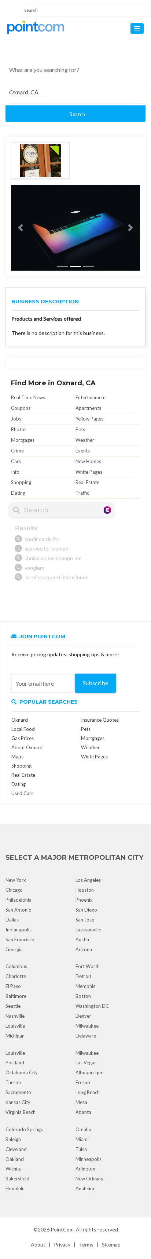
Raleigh (13, 1139)
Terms (86, 1244)
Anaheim (85, 1188)
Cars (16, 461)
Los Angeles (88, 880)
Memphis (85, 986)
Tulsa (81, 1149)
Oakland (14, 1159)
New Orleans (89, 1179)
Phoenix (84, 900)
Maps (17, 757)
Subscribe (95, 682)
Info (15, 472)
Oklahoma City (21, 1072)
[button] (137, 28)
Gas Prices (22, 738)
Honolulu (15, 1188)
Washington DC (92, 1006)
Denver (83, 1016)
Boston (83, 996)
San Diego (86, 910)
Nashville (15, 1016)
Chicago (14, 890)
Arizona (84, 949)
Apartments (88, 408)
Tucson (13, 1082)
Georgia (14, 949)
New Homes (88, 461)
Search (77, 114)
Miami (82, 1139)
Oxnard (19, 720)
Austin (82, 939)
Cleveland (16, 1149)
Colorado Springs (24, 1129)
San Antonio (18, 910)
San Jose (85, 920)
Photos (18, 429)
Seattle (13, 1006)
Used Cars (22, 793)
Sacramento (18, 1092)
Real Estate (87, 482)
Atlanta (83, 1112)
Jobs (16, 419)
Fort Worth (88, 966)
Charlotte (15, 976)
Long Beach (88, 1092)
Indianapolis (18, 929)
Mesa (81, 1102)
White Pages (89, 472)
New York (15, 880)
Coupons (20, 408)
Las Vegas (86, 1062)
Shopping (21, 482)
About (38, 1244)
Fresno (83, 1082)
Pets (80, 429)
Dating (18, 493)
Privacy (62, 1244)
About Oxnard (27, 747)
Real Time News (28, 397)
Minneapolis (89, 1159)
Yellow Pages (89, 419)
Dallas (12, 920)
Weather (85, 440)
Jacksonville (88, 929)
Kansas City (17, 1102)
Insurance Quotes (100, 720)
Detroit (83, 976)
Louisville (15, 1026)
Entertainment (91, 397)
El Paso (13, 986)
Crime (17, 451)
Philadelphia (18, 900)
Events (83, 451)
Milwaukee (87, 1026)
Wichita (13, 1169)
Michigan (15, 1036)
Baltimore (15, 996)
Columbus (16, 966)
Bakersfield (17, 1179)
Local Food (23, 729)
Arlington (85, 1169)
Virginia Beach (20, 1112)
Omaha (83, 1129)
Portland (14, 1062)
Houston (85, 890)
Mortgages (22, 440)
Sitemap (111, 1244)
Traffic (82, 493)
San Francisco (19, 939)
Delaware (86, 1036)
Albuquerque (89, 1072)
